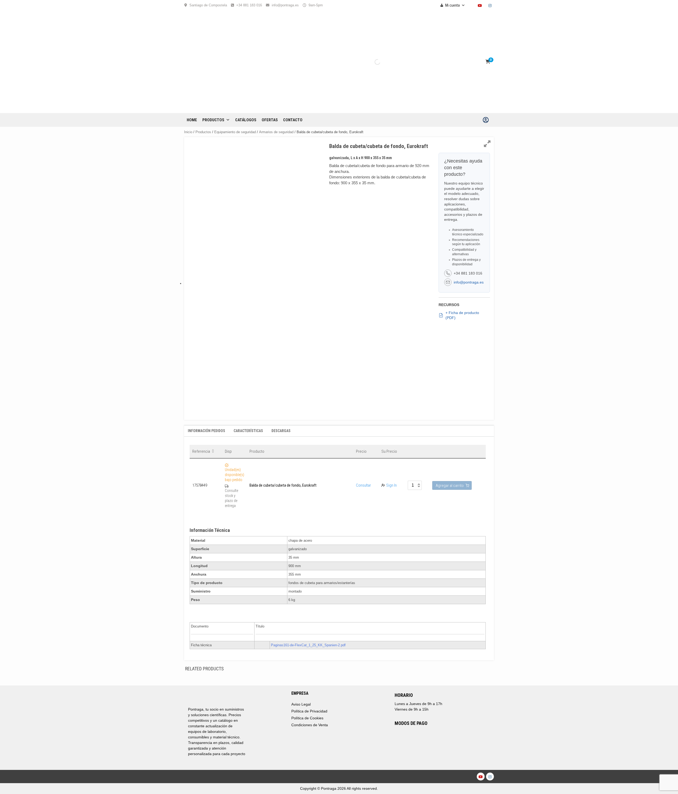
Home (192, 120)
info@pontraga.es (285, 5)
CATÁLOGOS (245, 120)
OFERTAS (270, 120)
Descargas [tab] (281, 431)
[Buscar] (373, 62)
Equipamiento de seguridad (235, 132)
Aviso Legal (301, 704)
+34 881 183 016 (249, 5)
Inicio (188, 132)
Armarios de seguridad (276, 132)
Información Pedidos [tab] (206, 431)
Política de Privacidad (309, 711)
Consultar (363, 485)
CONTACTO (292, 120)
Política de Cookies (307, 718)
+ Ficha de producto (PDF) (462, 315)
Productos (213, 120)
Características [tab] (248, 431)
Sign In (391, 485)
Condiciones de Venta (309, 725)
